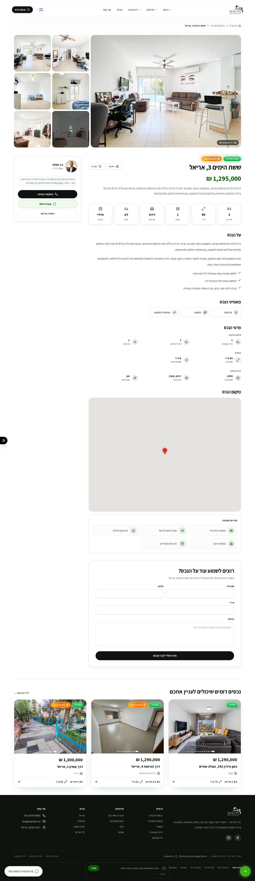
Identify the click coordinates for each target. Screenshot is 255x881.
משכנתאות (172, 867)
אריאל (82, 815)
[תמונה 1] (32, 53)
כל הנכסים (157, 837)
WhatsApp (45, 204)
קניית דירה (209, 867)
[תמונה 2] (70, 53)
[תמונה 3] (32, 91)
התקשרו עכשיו (45, 194)
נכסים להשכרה (155, 821)
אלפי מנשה (79, 826)
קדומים (81, 821)
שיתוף (111, 166)
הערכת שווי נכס (116, 815)
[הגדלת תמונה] (166, 91)
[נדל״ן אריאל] (236, 9)
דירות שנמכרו (156, 832)
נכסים (166, 9)
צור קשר (107, 9)
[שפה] (39, 9)
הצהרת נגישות (52, 856)
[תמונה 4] (70, 91)
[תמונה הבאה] (173, 726)
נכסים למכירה (217, 25)
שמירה (94, 166)
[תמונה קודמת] (236, 726)
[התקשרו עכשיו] (245, 871)
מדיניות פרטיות (35, 856)
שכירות (184, 867)
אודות (119, 9)
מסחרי (159, 826)
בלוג (122, 826)
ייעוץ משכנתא (117, 821)
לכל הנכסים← (21, 693)
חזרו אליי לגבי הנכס (165, 656)
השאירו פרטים (48, 213)
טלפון (160, 586)
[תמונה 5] (32, 129)
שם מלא (230, 586)
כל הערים (80, 832)
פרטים (162, 874)
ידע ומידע (133, 9)
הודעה (231, 619)
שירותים (150, 9)
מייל (232, 602)
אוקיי (93, 868)
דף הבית (233, 25)
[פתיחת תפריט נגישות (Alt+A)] (3, 440)
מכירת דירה (195, 867)
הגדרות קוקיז (19, 856)
